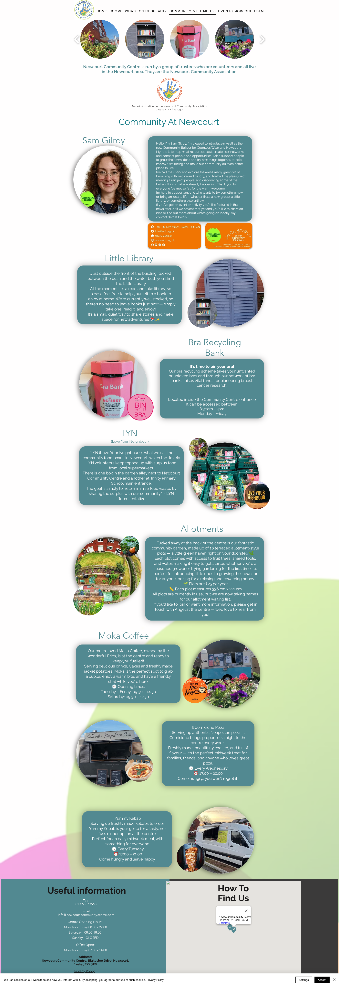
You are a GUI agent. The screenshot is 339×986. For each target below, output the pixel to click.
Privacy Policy (155, 980)
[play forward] (262, 39)
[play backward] (76, 39)
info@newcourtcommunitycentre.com (86, 915)
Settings (304, 980)
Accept (322, 980)
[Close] (334, 980)
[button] (99, 39)
